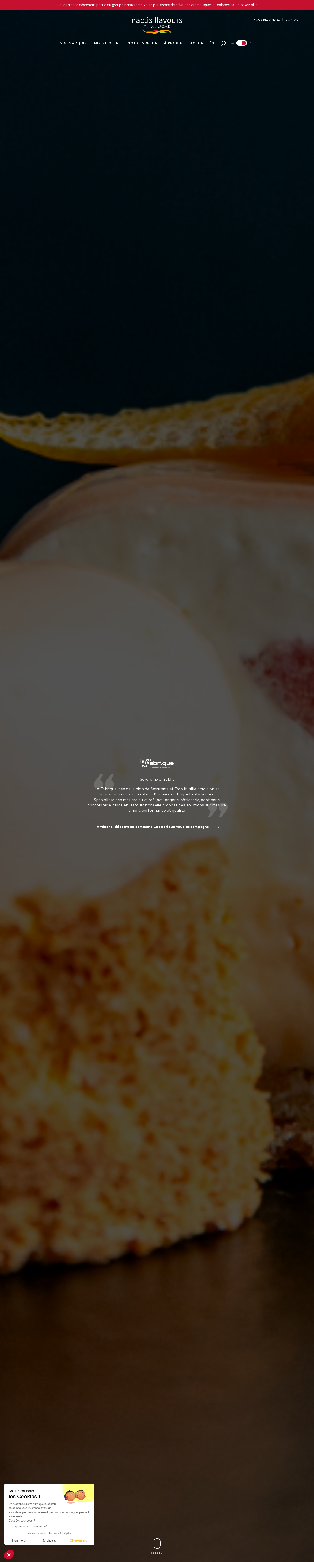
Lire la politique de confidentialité (28, 1526)
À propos (174, 43)
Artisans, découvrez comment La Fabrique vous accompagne (153, 827)
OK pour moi (79, 1540)
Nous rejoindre (267, 20)
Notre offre (107, 43)
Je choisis (49, 1540)
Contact (292, 20)
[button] (9, 1555)
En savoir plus (246, 5)
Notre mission (143, 43)
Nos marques (74, 43)
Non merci (19, 1540)
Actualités (202, 43)
